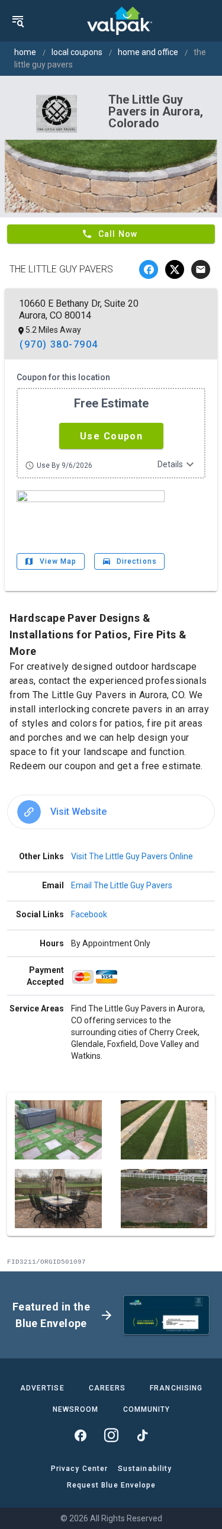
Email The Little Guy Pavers (121, 885)
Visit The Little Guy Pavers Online (132, 856)
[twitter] (174, 269)
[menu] (17, 20)
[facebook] (148, 269)
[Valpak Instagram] (111, 1435)
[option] (111, 812)
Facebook (89, 914)
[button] (111, 436)
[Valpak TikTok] (142, 1435)
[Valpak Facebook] (80, 1435)
